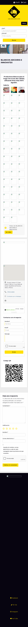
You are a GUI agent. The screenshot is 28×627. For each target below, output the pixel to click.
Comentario (6, 406)
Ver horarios (14, 312)
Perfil (17, 2)
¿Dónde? (4, 33)
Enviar (14, 352)
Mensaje (7, 334)
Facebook (14, 598)
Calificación (6, 425)
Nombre (5, 432)
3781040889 (10, 292)
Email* (6, 327)
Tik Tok (14, 605)
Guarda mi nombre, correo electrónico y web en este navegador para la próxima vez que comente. (13, 450)
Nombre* (7, 321)
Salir (24, 2)
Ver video (8, 232)
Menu (24, 23)
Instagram (14, 611)
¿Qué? (3, 28)
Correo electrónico (8, 438)
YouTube (15, 618)
